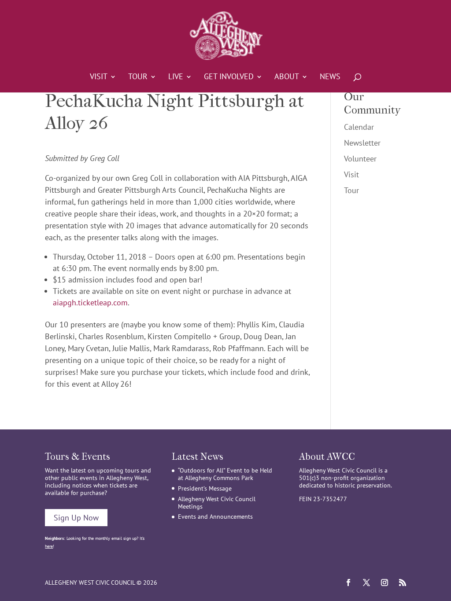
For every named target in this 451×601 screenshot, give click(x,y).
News (330, 77)
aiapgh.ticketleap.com (90, 302)
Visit (98, 77)
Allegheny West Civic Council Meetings (216, 502)
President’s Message (205, 488)
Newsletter (362, 143)
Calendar (359, 127)
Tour (138, 77)
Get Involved (229, 77)
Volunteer (360, 159)
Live (175, 77)
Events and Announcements (215, 516)
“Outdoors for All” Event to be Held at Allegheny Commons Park (225, 474)
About (286, 77)
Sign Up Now (76, 518)
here (49, 546)
